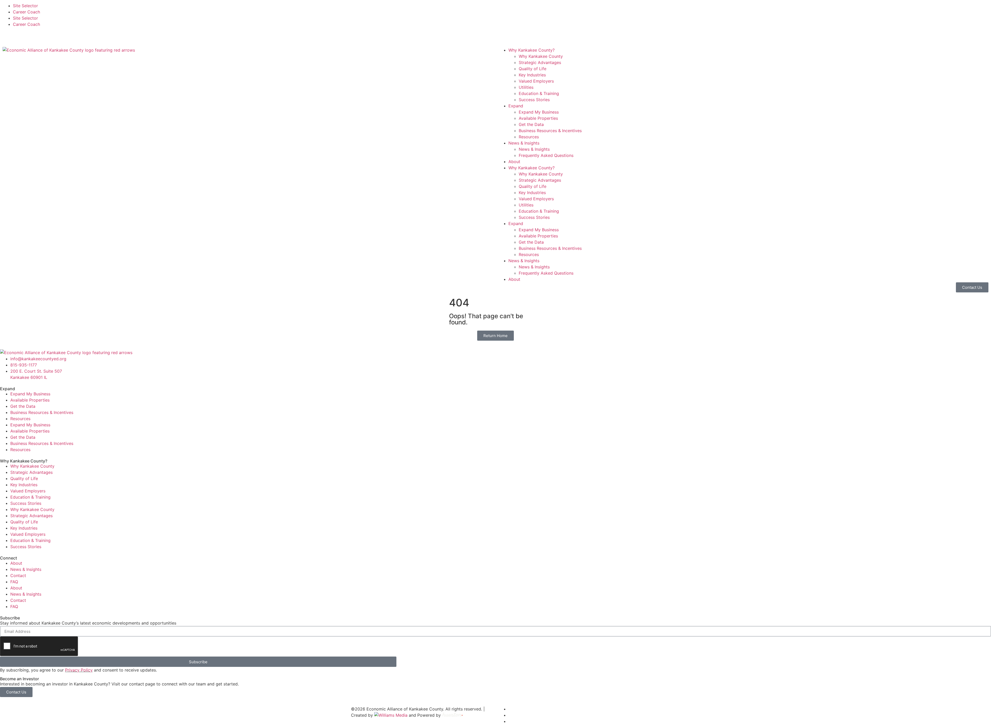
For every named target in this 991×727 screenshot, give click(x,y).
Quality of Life (532, 68)
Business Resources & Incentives (550, 130)
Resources (529, 136)
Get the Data (531, 124)
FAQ (14, 581)
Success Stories (534, 99)
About (514, 161)
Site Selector (25, 5)
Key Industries (532, 74)
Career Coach (26, 11)
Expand (515, 105)
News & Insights (523, 143)
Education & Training (539, 93)
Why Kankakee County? (531, 50)
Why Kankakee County (541, 56)
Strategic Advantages (540, 62)
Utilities (526, 87)
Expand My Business (539, 112)
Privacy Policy (79, 670)
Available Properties (538, 118)
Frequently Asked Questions (546, 155)
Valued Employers (536, 81)
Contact (18, 575)
